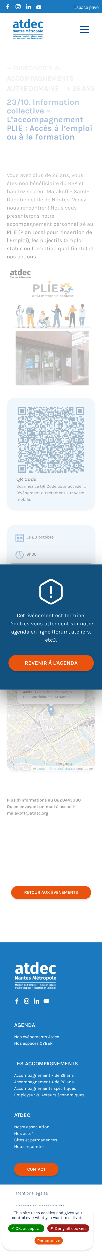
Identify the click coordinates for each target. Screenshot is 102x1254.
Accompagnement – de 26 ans (44, 1075)
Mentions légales (32, 1193)
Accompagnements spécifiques (45, 1088)
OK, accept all (28, 1228)
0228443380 (67, 800)
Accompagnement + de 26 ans (44, 1081)
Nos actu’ (23, 1133)
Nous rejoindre (29, 1146)
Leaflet (41, 769)
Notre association (32, 1126)
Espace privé (86, 7)
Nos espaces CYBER (33, 1043)
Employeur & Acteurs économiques (49, 1094)
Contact (36, 1169)
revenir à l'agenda (51, 663)
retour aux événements (51, 892)
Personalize (48, 1240)
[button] (51, 711)
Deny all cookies (70, 1228)
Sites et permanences (35, 1139)
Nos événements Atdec (36, 1036)
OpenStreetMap (64, 769)
